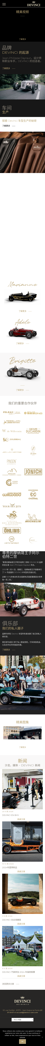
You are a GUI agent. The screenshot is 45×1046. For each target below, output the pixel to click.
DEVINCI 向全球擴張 (11, 920)
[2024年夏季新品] (22, 841)
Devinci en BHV (10, 815)
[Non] (42, 1037)
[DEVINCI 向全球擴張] (22, 894)
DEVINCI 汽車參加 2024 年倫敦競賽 (18, 972)
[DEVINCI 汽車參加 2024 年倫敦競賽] (22, 946)
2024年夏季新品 (9, 867)
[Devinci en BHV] (22, 789)
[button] (4, 4)
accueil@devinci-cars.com (27, 1012)
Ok (22, 1041)
